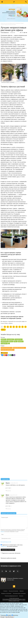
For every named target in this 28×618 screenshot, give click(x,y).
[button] (26, 2)
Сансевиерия (10, 339)
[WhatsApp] (10, 355)
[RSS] (17, 571)
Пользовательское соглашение (19, 593)
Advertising (15, 615)
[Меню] (2, 2)
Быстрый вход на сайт (6, 541)
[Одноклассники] (4, 355)
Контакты (21, 595)
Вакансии (22, 591)
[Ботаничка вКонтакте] (6, 571)
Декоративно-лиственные (15, 23)
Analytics (9, 615)
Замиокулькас (4, 341)
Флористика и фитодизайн (7, 349)
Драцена (3, 339)
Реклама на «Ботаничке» (6, 593)
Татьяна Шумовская (5, 32)
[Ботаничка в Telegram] (9, 571)
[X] (12, 355)
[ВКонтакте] (2, 355)
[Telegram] (8, 355)
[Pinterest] (6, 355)
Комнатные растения (5, 23)
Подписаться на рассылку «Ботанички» (11, 553)
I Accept (2, 617)
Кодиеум (20, 341)
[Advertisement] (14, 417)
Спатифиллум (18, 339)
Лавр (15, 341)
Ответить (9, 490)
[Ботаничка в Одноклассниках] (2, 571)
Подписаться (4, 546)
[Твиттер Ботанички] (13, 571)
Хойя (11, 341)
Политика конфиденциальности (11, 595)
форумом (2, 531)
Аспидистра (4, 343)
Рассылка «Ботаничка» (13, 591)
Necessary (3, 615)
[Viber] (14, 355)
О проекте (5, 591)
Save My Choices (9, 617)
